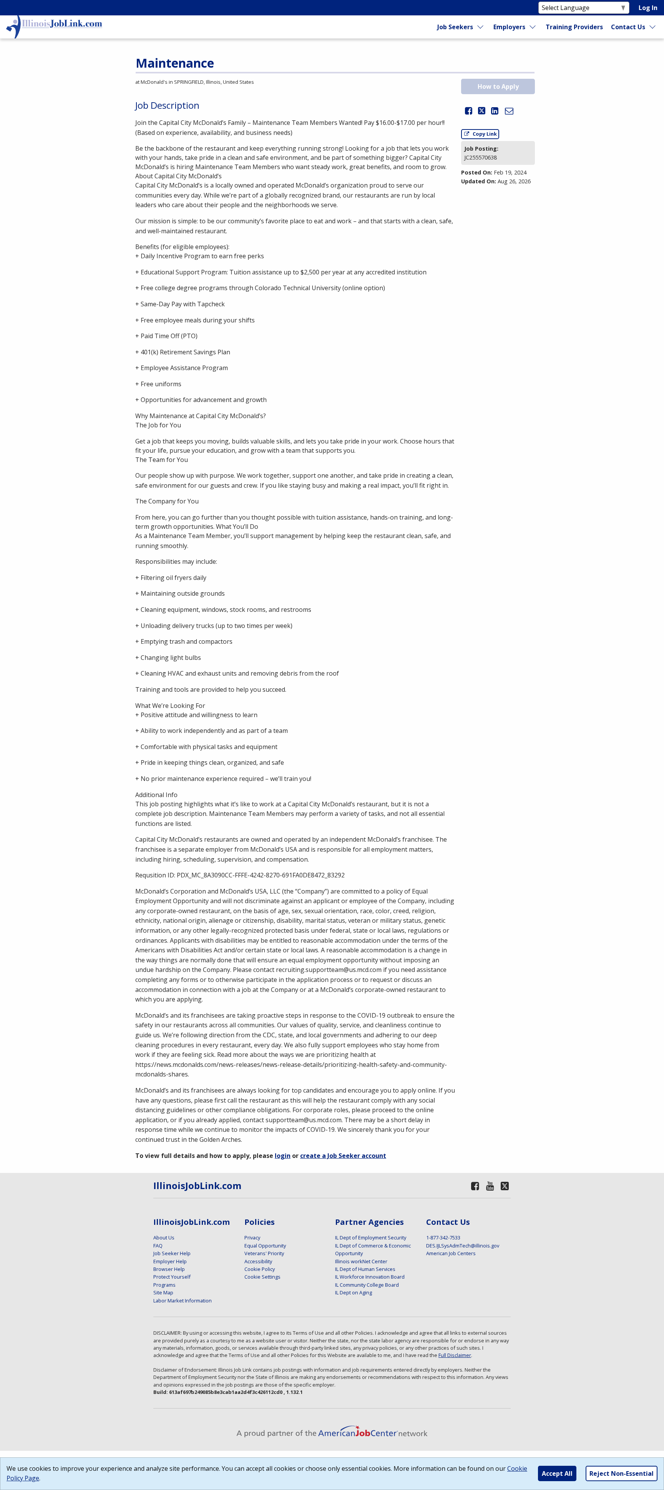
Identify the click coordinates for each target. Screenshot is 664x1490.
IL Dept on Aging (353, 1292)
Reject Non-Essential (621, 1473)
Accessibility (258, 1261)
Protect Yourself (172, 1276)
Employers (509, 27)
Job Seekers (455, 27)
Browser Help (169, 1269)
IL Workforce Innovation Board (370, 1276)
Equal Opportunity (265, 1245)
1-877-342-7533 (443, 1237)
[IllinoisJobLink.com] (54, 26)
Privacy (252, 1237)
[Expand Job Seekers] (480, 26)
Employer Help (170, 1261)
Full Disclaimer (454, 1355)
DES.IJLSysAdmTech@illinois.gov (462, 1245)
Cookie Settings (262, 1276)
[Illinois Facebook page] (474, 1185)
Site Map (163, 1292)
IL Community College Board (367, 1284)
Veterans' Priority (264, 1253)
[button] (468, 111)
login (282, 1155)
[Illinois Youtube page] (490, 1185)
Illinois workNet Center (361, 1261)
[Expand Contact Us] (653, 26)
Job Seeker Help (172, 1253)
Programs (164, 1284)
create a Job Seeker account (343, 1155)
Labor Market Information (182, 1300)
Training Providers (574, 27)
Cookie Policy (259, 1269)
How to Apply (498, 86)
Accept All (557, 1473)
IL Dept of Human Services (365, 1269)
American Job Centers (451, 1253)
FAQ (158, 1245)
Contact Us (628, 27)
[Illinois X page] (505, 1185)
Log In (648, 7)
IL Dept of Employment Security (370, 1237)
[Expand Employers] (533, 26)
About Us (163, 1237)
